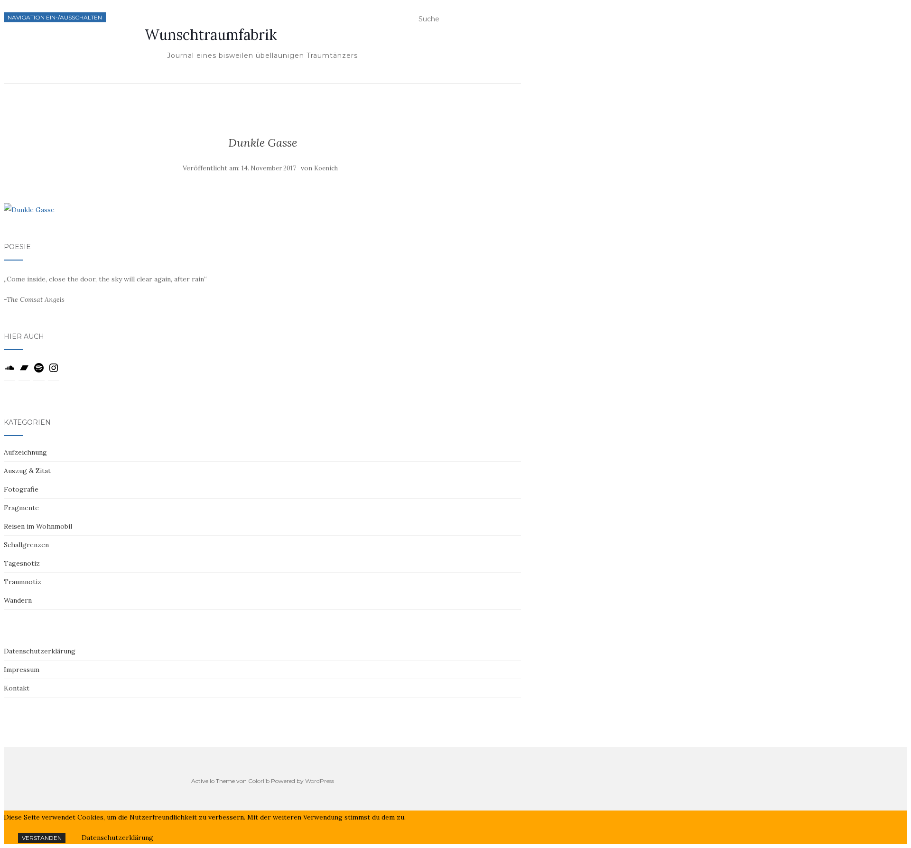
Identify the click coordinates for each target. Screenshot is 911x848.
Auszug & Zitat (27, 470)
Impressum (21, 669)
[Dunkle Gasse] (29, 209)
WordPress (319, 780)
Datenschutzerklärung (39, 651)
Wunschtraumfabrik (211, 35)
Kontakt (16, 688)
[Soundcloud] (9, 371)
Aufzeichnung (25, 452)
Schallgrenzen (26, 544)
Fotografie (21, 489)
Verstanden (42, 837)
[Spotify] (39, 371)
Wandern (18, 600)
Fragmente (21, 507)
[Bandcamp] (24, 371)
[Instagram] (53, 371)
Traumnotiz (22, 582)
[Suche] (517, 21)
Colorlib (259, 780)
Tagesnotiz (22, 563)
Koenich (326, 168)
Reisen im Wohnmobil (38, 526)
